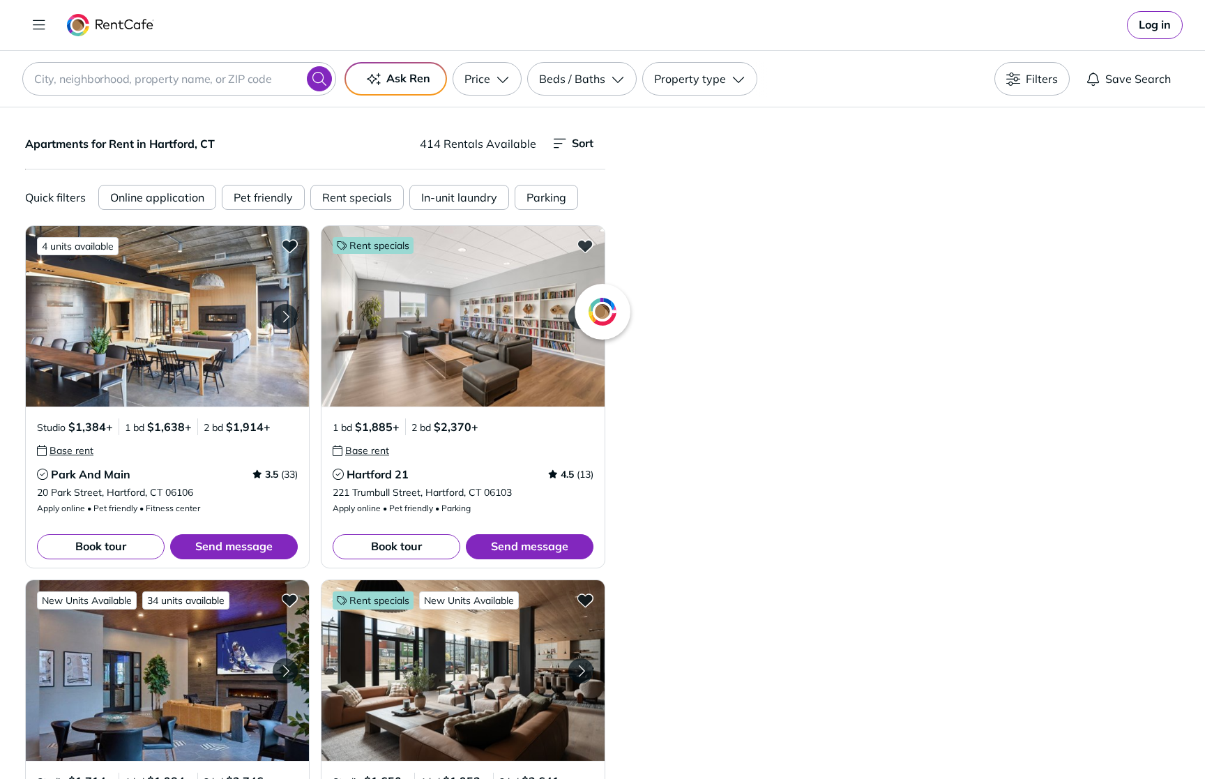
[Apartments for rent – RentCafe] (110, 25)
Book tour (100, 546)
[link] (1155, 25)
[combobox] (179, 79)
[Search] (319, 78)
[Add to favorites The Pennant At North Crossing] (289, 599)
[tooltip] (65, 450)
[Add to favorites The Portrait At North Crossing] (585, 599)
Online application (157, 197)
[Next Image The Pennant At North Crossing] (285, 670)
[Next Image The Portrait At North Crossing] (580, 670)
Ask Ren (408, 78)
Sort (582, 143)
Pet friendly (263, 197)
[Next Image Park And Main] (285, 316)
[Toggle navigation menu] (39, 25)
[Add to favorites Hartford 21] (585, 245)
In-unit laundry (459, 197)
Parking (546, 197)
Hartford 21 (378, 474)
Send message (234, 546)
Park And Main (90, 474)
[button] (167, 316)
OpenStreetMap (976, 738)
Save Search (1138, 79)
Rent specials (357, 197)
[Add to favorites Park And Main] (289, 245)
